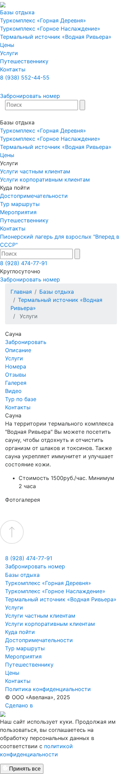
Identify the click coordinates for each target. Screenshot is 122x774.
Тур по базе (20, 399)
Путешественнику (24, 61)
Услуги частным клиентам (35, 171)
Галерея (15, 382)
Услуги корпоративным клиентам (45, 179)
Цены (7, 44)
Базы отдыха (17, 12)
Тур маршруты (20, 204)
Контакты (12, 69)
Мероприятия (18, 212)
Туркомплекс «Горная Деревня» (43, 20)
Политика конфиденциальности (48, 689)
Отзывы (15, 374)
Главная (21, 291)
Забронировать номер (30, 95)
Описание (18, 350)
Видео (13, 391)
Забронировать (25, 342)
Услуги (9, 53)
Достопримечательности (34, 195)
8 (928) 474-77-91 (23, 263)
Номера (15, 366)
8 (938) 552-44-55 (24, 77)
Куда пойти (20, 632)
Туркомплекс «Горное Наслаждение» (50, 28)
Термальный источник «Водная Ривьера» (55, 36)
